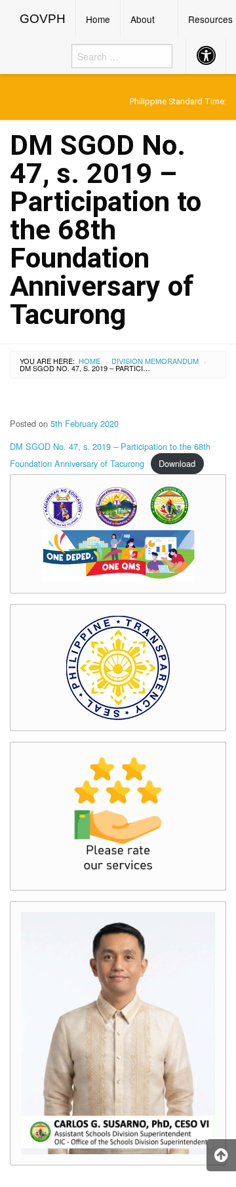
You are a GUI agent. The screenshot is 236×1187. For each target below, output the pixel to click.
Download (177, 463)
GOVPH (43, 19)
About (142, 19)
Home (98, 19)
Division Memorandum (155, 360)
